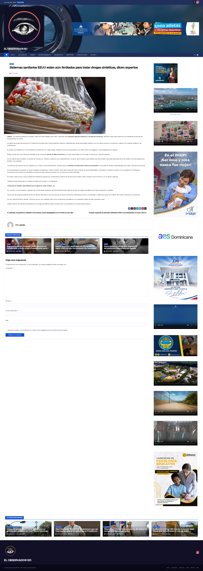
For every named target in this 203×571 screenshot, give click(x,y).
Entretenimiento (45, 55)
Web (7, 320)
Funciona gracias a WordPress (12, 567)
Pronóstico (58, 55)
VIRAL (197, 567)
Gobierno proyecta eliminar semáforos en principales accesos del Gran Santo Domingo (27, 530)
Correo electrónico (12, 310)
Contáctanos (82, 55)
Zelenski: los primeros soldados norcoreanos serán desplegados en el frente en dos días (41, 213)
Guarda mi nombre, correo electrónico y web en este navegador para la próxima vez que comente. (38, 330)
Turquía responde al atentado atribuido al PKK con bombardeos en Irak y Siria (117, 213)
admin (22, 225)
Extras (93, 55)
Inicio (13, 55)
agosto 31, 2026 (13, 534)
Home (168, 567)
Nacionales (22, 55)
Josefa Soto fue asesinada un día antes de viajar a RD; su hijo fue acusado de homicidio (75, 247)
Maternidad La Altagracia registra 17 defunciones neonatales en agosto (120, 247)
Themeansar (33, 567)
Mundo (32, 55)
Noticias (193, 567)
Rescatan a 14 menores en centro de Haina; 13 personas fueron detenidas (125, 530)
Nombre (9, 301)
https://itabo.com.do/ (175, 114)
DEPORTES (70, 55)
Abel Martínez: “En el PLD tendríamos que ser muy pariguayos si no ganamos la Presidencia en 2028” (77, 531)
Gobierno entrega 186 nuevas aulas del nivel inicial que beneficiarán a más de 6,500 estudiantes (173, 531)
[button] (194, 55)
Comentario (10, 268)
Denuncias (181, 567)
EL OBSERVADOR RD (15, 48)
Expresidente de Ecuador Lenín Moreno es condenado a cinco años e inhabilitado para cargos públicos (27, 248)
